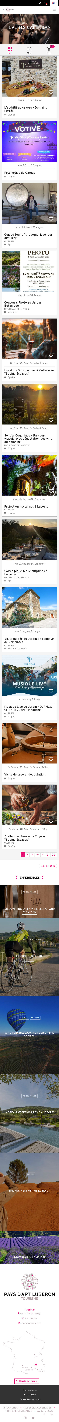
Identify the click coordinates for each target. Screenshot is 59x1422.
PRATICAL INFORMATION (19, 1411)
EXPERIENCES (45, 1411)
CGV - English (30, 1395)
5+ (37, 854)
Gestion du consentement (30, 1399)
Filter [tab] (49, 53)
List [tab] (9, 53)
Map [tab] (29, 53)
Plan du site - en (30, 1390)
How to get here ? (28, 1381)
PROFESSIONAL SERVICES (37, 1408)
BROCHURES (10, 1408)
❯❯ (53, 854)
